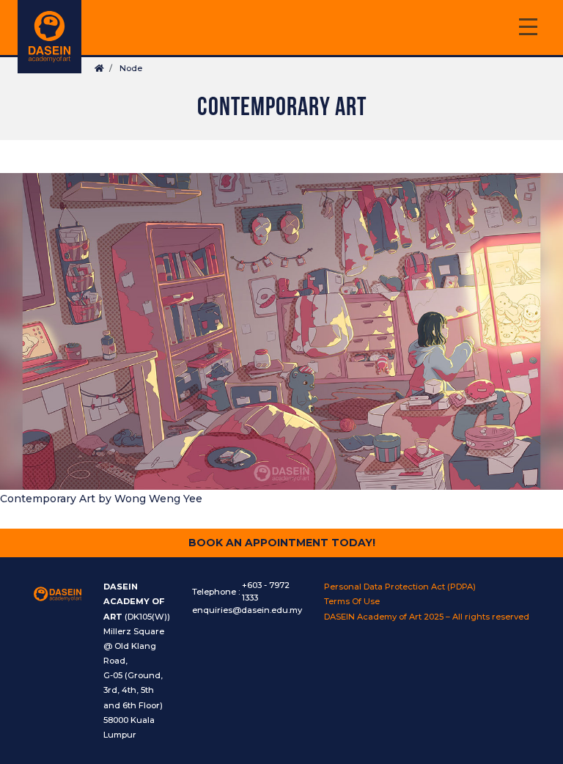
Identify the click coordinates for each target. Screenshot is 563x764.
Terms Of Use (352, 601)
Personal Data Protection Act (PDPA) (400, 586)
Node (130, 68)
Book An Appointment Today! (281, 542)
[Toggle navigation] (527, 29)
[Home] (49, 36)
